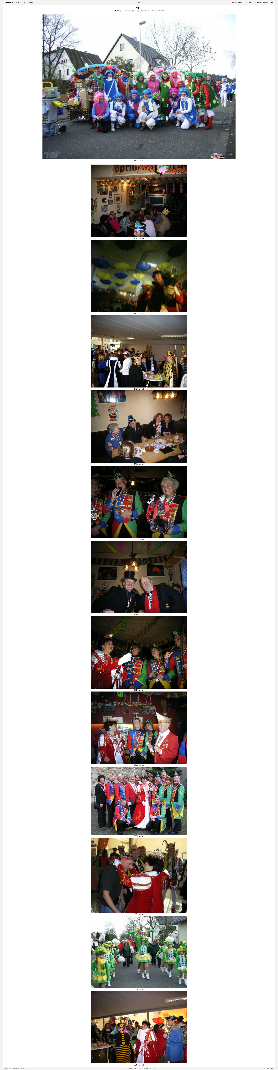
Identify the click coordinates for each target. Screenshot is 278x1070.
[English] (233, 2)
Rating (136, 10)
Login (272, 2)
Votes (143, 10)
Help (272, 1068)
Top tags (241, 2)
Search (255, 2)
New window (263, 2)
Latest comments (156, 10)
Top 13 (248, 2)
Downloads (126, 10)
